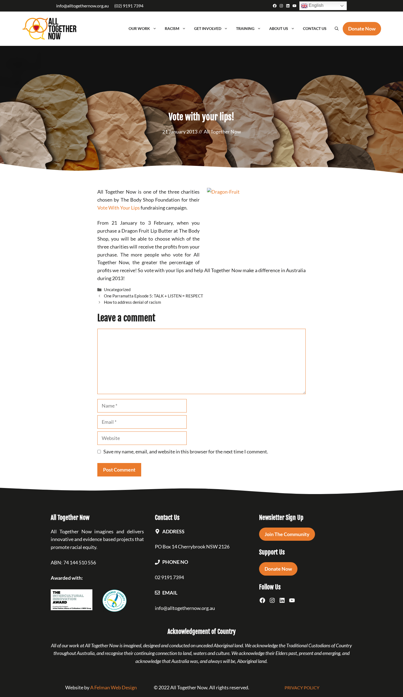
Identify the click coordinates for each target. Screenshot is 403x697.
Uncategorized (117, 289)
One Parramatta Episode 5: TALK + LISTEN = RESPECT (153, 295)
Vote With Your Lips (118, 208)
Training (245, 28)
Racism (172, 28)
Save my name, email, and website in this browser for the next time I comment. (185, 451)
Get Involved (207, 28)
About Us (278, 28)
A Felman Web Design (113, 687)
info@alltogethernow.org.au (82, 5)
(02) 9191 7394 (128, 5)
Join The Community (287, 534)
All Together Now (222, 132)
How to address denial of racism (132, 302)
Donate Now (278, 569)
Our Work (139, 28)
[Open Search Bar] (337, 28)
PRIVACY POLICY (302, 687)
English (315, 5)
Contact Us (315, 28)
